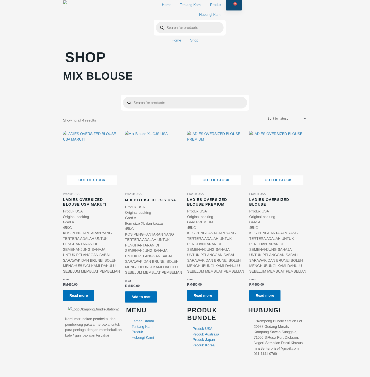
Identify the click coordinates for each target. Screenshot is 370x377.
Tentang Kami (190, 5)
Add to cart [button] (141, 297)
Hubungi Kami (210, 15)
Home (166, 5)
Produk (215, 5)
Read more (78, 296)
